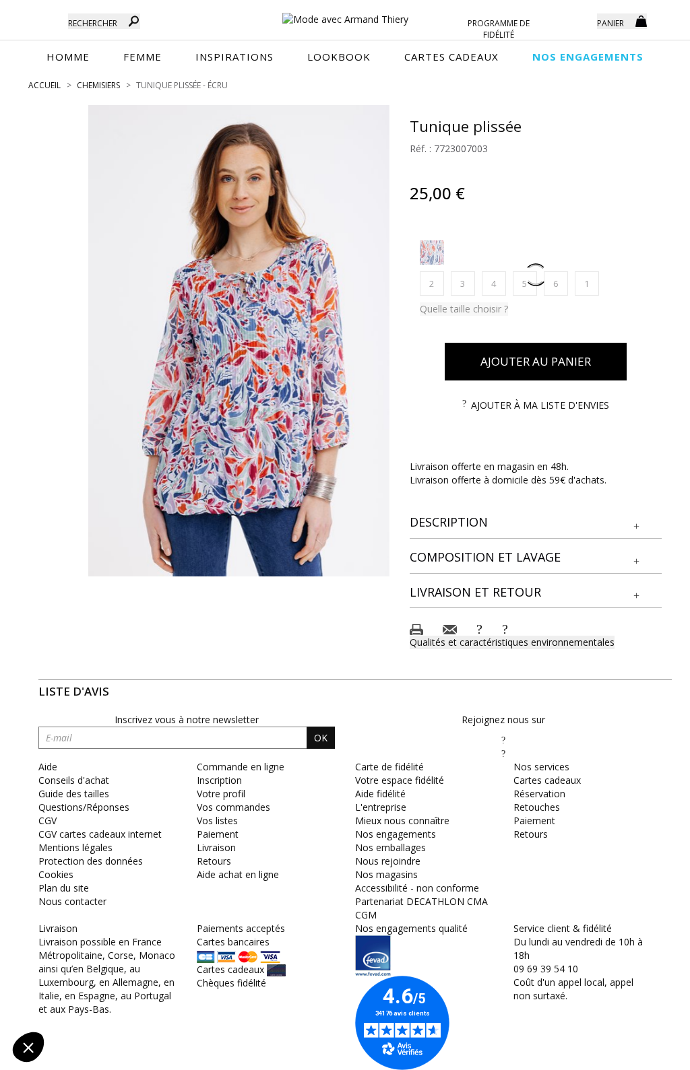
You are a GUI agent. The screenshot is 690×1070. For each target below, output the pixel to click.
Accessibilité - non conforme (417, 887)
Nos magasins (386, 874)
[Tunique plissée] (238, 340)
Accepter (226, 1002)
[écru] (432, 252)
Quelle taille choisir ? (464, 308)
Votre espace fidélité (399, 780)
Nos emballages (390, 847)
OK (320, 737)
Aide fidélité (380, 793)
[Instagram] (503, 753)
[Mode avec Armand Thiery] (345, 13)
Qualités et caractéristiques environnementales (512, 642)
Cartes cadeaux (547, 780)
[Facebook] (503, 739)
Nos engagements (395, 834)
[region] (238, 340)
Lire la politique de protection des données (105, 959)
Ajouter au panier (535, 361)
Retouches (536, 807)
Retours (530, 834)
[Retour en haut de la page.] (642, 1053)
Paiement (534, 820)
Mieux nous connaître (402, 820)
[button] (536, 522)
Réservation (539, 793)
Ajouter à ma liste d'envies (540, 405)
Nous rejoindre (387, 861)
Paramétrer (84, 1002)
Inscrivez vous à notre (187, 719)
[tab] (536, 523)
